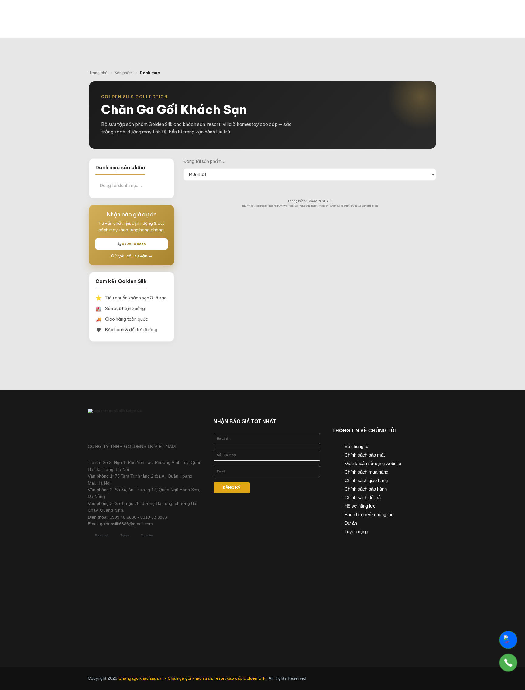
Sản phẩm (124, 72)
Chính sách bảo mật (365, 454)
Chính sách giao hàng (366, 480)
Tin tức (363, 13)
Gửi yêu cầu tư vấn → (132, 256)
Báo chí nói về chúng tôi (368, 514)
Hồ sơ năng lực (360, 506)
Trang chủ (98, 72)
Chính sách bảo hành (366, 489)
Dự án (351, 523)
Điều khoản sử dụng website (373, 463)
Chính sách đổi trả (363, 497)
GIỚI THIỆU (234, 13)
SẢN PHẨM (278, 13)
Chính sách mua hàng (366, 471)
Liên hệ (290, 25)
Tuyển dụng (356, 531)
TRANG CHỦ (194, 13)
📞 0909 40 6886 (132, 244)
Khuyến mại (325, 13)
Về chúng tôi (357, 446)
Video (393, 13)
